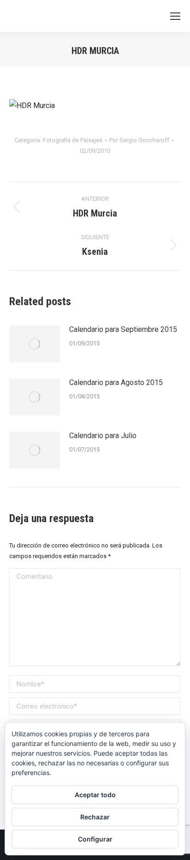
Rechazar (95, 817)
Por (139, 140)
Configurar (95, 839)
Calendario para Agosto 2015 (116, 382)
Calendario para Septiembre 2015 (123, 329)
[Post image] (34, 343)
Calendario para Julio (103, 435)
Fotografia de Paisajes (72, 140)
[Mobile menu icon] (175, 16)
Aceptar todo (95, 795)
